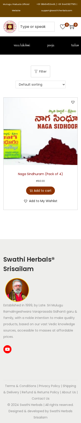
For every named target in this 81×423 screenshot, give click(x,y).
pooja (50, 45)
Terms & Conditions (20, 386)
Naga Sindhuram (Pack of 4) (40, 174)
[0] (62, 26)
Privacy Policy (49, 386)
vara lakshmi (21, 45)
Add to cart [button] (43, 190)
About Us (69, 392)
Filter (43, 71)
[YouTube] (7, 349)
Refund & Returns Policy (40, 392)
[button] (72, 102)
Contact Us (41, 398)
